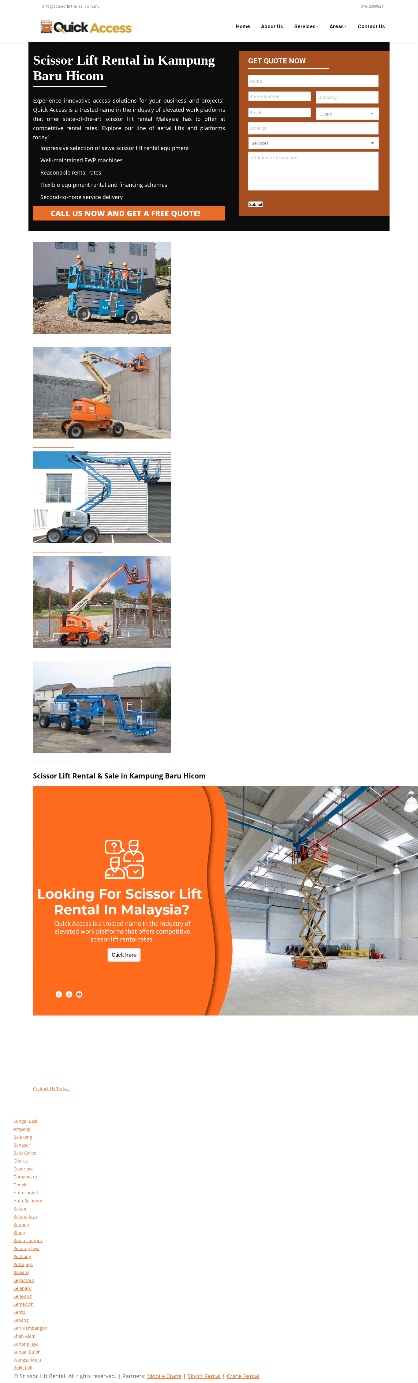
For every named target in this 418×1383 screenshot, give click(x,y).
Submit (255, 204)
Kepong (21, 1224)
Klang (19, 1232)
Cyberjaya (23, 1169)
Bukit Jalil (22, 1368)
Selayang (22, 1296)
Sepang (21, 1320)
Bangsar (21, 1145)
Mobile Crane (164, 1376)
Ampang (22, 1129)
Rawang (21, 1272)
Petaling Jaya (26, 1248)
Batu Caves (24, 1153)
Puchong (22, 1256)
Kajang (20, 1209)
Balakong (22, 1137)
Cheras (20, 1161)
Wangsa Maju (27, 1360)
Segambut (23, 1280)
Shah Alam (24, 1336)
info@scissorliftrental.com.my (70, 6)
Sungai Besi (25, 1121)
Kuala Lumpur (28, 1240)
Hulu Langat (25, 1193)
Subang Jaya (26, 1344)
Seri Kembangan (30, 1328)
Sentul (20, 1312)
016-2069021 (371, 6)
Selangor (22, 1288)
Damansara (25, 1177)
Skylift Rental (204, 1376)
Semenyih (23, 1304)
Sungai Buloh (27, 1352)
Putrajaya (23, 1264)
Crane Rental (243, 1376)
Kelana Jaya (25, 1216)
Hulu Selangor (28, 1201)
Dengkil (21, 1185)
